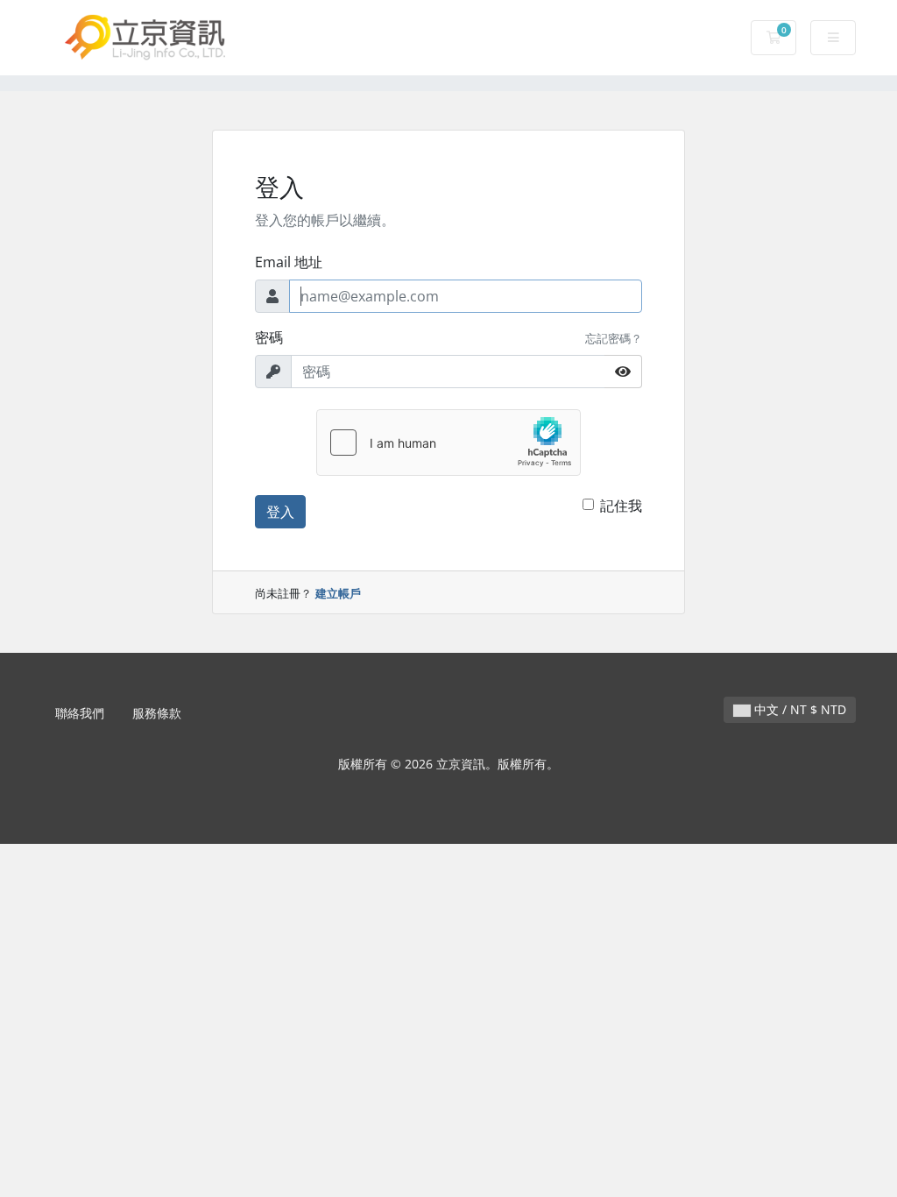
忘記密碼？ (613, 338)
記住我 (621, 505)
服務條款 (156, 713)
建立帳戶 (338, 593)
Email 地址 (288, 262)
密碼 (269, 337)
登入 (280, 511)
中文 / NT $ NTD (798, 709)
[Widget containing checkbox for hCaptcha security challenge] (448, 442)
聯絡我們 (79, 713)
